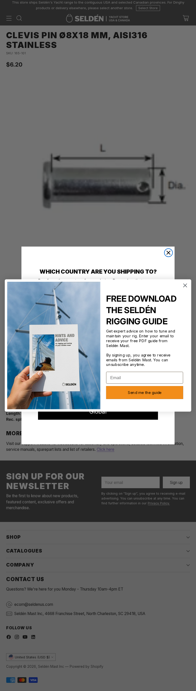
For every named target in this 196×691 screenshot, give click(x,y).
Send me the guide (145, 392)
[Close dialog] (168, 253)
